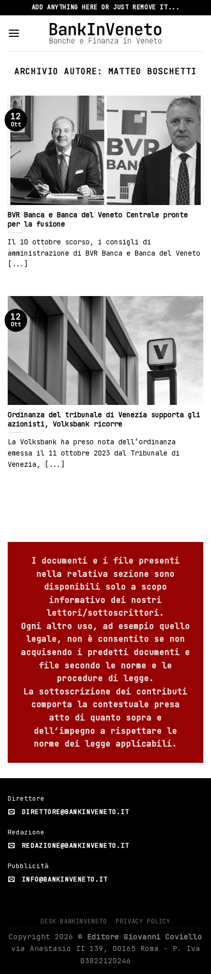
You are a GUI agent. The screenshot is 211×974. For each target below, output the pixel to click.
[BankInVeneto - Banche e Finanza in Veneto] (106, 33)
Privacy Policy (143, 921)
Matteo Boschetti (152, 71)
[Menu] (14, 33)
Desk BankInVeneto (73, 921)
